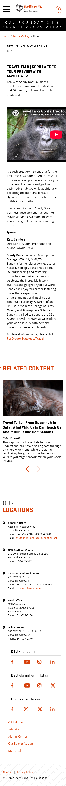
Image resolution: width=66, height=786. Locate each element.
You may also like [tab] (34, 46)
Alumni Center (17, 736)
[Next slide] (39, 469)
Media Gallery (21, 36)
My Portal (14, 751)
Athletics (14, 729)
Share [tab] (11, 50)
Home (6, 36)
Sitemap (7, 772)
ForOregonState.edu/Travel (25, 338)
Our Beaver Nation (20, 743)
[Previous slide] (27, 469)
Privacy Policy (25, 772)
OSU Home (15, 722)
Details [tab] (12, 46)
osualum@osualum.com (30, 588)
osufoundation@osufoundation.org (36, 537)
